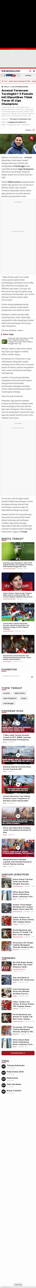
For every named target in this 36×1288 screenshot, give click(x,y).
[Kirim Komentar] (32, 677)
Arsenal (28, 157)
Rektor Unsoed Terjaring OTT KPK (19, 81)
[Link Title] (3, 87)
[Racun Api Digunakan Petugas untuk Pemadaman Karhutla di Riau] (18, 816)
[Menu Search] (30, 70)
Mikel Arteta (14, 182)
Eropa (24, 532)
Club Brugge (19, 166)
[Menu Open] (34, 70)
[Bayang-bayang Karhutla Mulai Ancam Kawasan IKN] (18, 755)
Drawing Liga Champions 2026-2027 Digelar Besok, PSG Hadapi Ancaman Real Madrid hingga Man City (21, 340)
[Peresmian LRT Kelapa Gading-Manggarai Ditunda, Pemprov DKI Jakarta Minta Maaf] (7, 946)
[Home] (11, 70)
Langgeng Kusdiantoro (16, 122)
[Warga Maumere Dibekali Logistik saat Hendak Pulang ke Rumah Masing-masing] (18, 848)
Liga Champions (26, 169)
